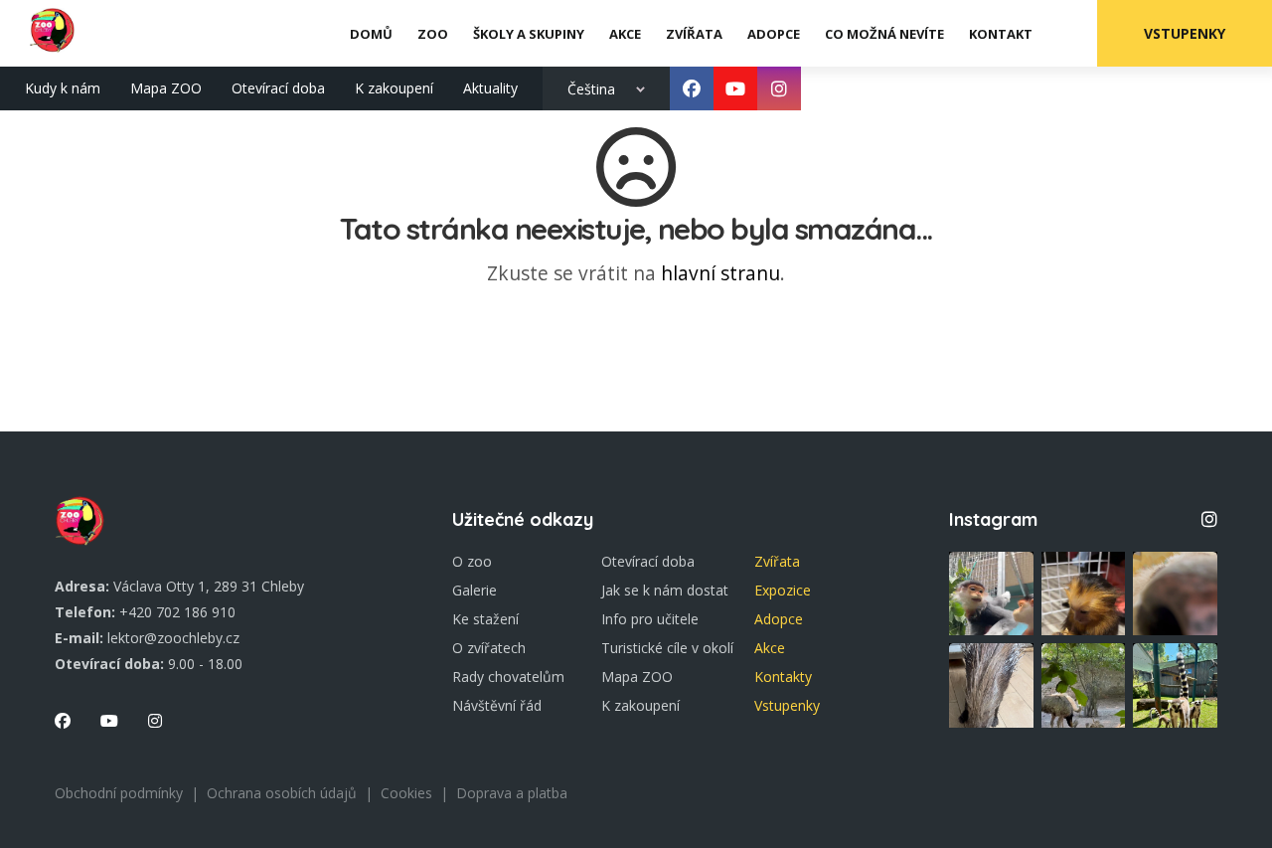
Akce (769, 647)
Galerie (474, 590)
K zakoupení (394, 88)
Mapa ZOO (166, 88)
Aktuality (490, 88)
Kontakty (783, 676)
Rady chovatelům (508, 676)
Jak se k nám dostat (664, 590)
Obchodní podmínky (119, 792)
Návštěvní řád (497, 705)
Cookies (406, 792)
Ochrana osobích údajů (282, 792)
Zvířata (777, 561)
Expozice (782, 590)
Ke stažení (485, 618)
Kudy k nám (62, 88)
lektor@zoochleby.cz (173, 637)
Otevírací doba (278, 88)
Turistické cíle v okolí (667, 647)
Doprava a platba (511, 792)
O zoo (472, 561)
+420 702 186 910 (177, 611)
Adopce (778, 618)
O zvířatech (489, 647)
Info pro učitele (650, 618)
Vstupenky (1184, 33)
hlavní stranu (720, 272)
